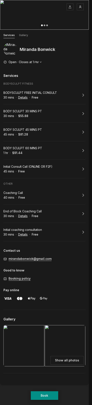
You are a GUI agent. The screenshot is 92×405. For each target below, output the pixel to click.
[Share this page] (70, 6)
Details (23, 97)
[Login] (80, 6)
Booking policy (20, 278)
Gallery (23, 35)
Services (9, 35)
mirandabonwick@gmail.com (30, 258)
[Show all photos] (44, 15)
